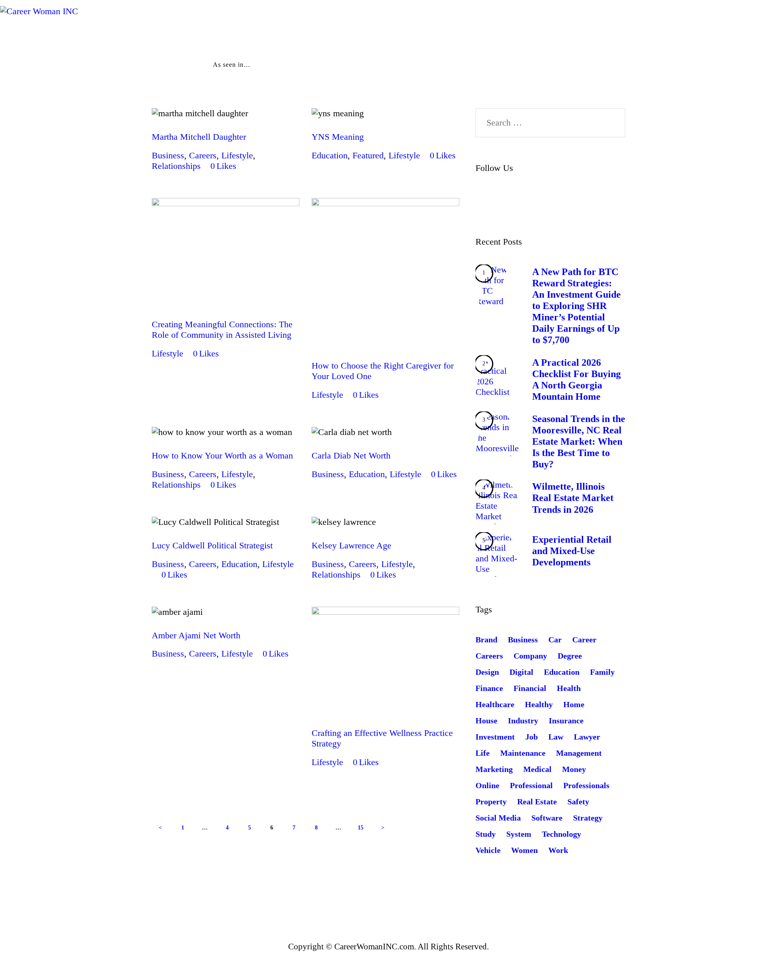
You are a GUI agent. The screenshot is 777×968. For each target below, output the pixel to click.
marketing (494, 769)
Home (573, 704)
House (486, 720)
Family (602, 671)
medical (537, 769)
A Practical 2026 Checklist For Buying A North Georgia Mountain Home (576, 379)
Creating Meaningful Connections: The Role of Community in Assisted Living (222, 329)
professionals (586, 785)
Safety (578, 801)
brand (486, 639)
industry (523, 720)
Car (555, 639)
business (523, 639)
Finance (489, 688)
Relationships (176, 166)
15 (363, 828)
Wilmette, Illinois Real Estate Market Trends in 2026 (573, 497)
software (547, 817)
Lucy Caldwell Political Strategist (212, 545)
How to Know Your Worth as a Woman (222, 455)
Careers (203, 155)
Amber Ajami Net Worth (196, 635)
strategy (588, 817)
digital (521, 671)
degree (570, 655)
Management (579, 752)
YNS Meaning (338, 137)
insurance (566, 720)
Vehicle (488, 850)
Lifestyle (237, 155)
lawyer (587, 736)
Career (584, 639)
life (483, 752)
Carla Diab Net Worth (351, 455)
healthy (539, 704)
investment (495, 736)
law (555, 736)
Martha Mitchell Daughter (199, 137)
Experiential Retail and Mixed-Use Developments (571, 550)
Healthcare (495, 704)
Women (524, 850)
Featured (368, 155)
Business (168, 155)
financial (530, 688)
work (558, 850)
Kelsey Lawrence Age (351, 545)
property (491, 801)
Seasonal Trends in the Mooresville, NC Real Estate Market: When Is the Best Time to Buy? (578, 441)
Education (330, 155)
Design (487, 671)
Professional (531, 785)
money (574, 769)
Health (569, 688)
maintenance (523, 752)
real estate (537, 801)
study (486, 833)
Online (487, 785)
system (518, 833)
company (530, 655)
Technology (561, 833)
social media (498, 817)
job (531, 736)
